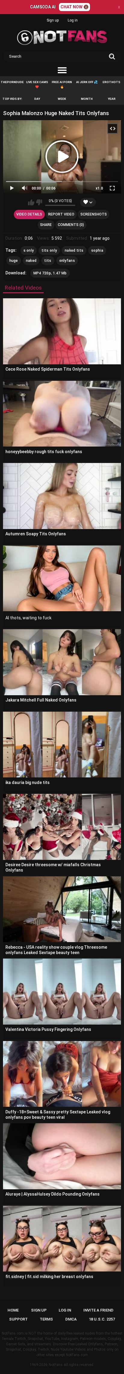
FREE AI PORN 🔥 (62, 84)
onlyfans (67, 261)
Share (46, 225)
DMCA (71, 1319)
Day (37, 98)
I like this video (31, 202)
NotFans (56, 1365)
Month (87, 98)
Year (112, 98)
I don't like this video (39, 202)
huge (13, 261)
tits (47, 261)
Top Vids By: (12, 98)
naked (31, 261)
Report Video (61, 214)
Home (13, 1310)
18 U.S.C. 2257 (102, 1319)
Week (62, 98)
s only (28, 250)
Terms (46, 1319)
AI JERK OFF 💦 (87, 82)
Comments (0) (71, 225)
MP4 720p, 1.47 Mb (50, 273)
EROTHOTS (111, 82)
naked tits (74, 250)
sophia (97, 250)
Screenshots (93, 214)
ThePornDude (12, 82)
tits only (49, 250)
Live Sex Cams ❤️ (37, 84)
